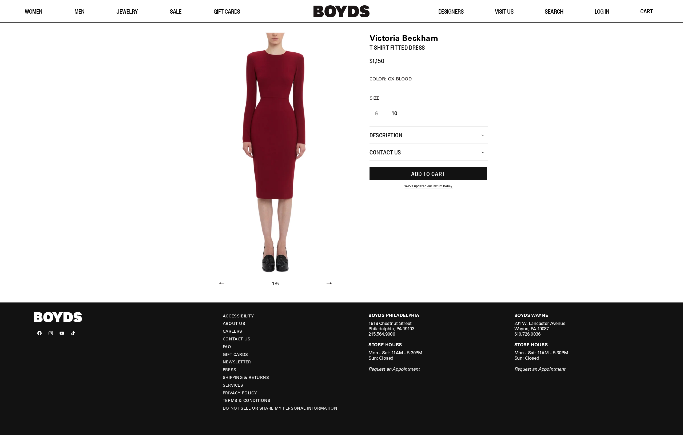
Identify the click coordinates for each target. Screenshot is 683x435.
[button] (36, 11)
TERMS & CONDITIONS (247, 400)
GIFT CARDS (235, 354)
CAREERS (232, 331)
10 (394, 113)
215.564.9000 (381, 334)
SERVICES (233, 385)
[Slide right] (329, 284)
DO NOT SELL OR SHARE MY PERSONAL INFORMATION (280, 408)
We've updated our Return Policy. (428, 186)
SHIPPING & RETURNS (246, 377)
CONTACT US (237, 338)
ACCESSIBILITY (238, 316)
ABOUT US (234, 323)
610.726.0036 (527, 334)
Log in (602, 11)
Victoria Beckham (404, 37)
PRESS (229, 369)
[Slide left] (222, 284)
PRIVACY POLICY (240, 392)
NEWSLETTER (237, 361)
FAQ (227, 346)
